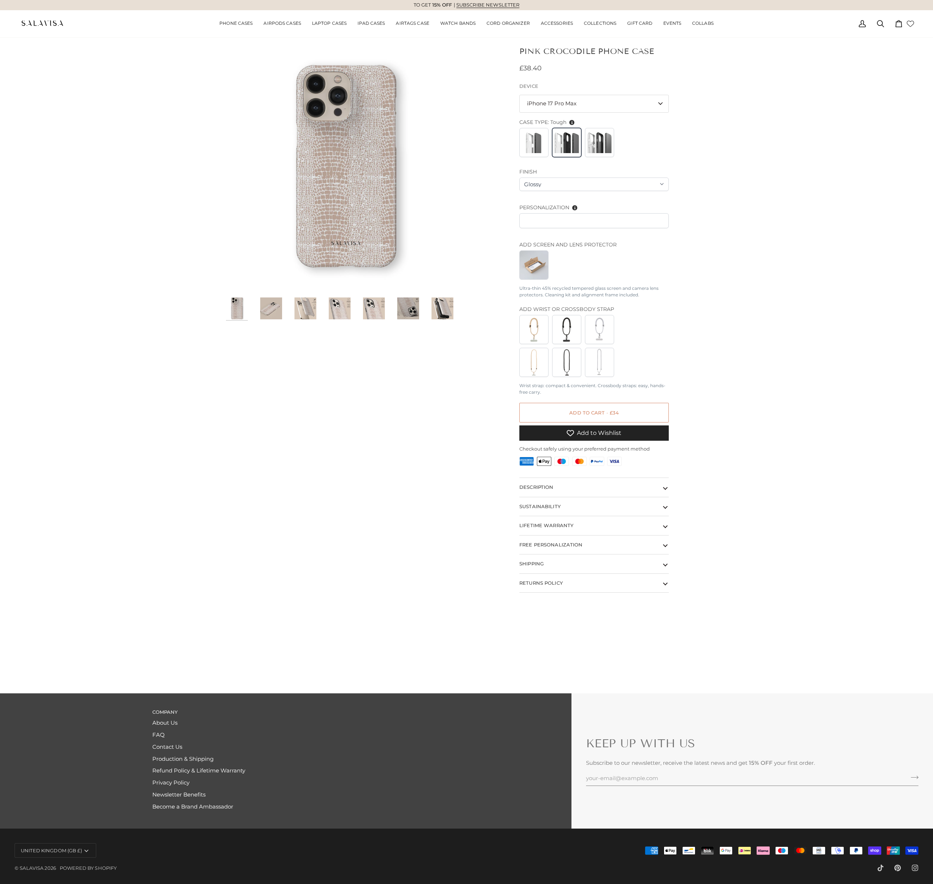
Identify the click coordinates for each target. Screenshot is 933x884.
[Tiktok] (880, 868)
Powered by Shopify (88, 868)
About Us (164, 723)
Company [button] (165, 712)
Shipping (531, 563)
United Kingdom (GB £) (51, 850)
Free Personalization (551, 544)
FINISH (528, 171)
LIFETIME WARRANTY (546, 525)
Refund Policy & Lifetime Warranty (198, 770)
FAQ (158, 735)
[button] (282, 23)
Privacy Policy (171, 782)
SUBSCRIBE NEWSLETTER (488, 5)
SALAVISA (31, 868)
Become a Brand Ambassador (192, 806)
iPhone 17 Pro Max (552, 103)
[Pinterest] (897, 868)
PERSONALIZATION (544, 207)
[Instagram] (915, 868)
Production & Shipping (183, 759)
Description (536, 487)
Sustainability (540, 506)
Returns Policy (541, 582)
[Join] (912, 777)
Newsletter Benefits (179, 794)
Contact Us (167, 747)
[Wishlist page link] (910, 23)
